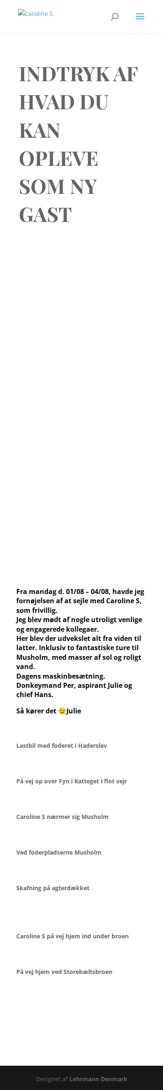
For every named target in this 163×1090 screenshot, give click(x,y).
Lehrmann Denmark (98, 1079)
